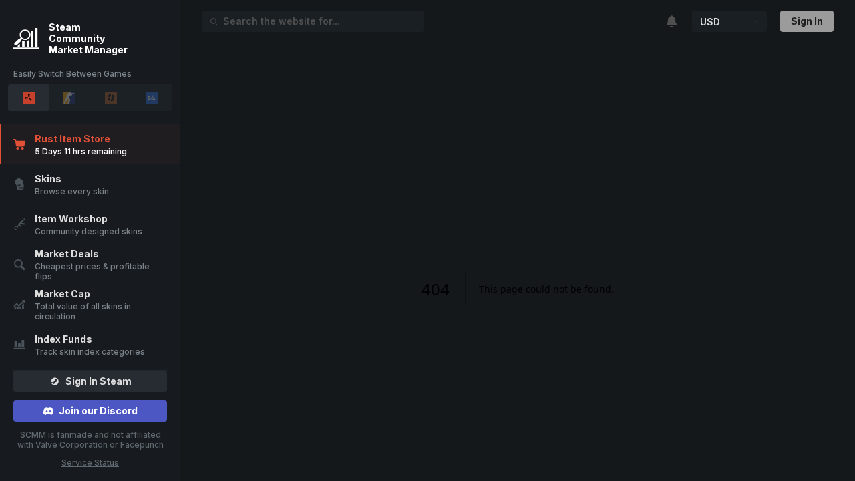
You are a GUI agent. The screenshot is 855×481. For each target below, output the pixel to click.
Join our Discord (98, 410)
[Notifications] (673, 21)
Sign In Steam (98, 381)
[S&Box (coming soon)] (152, 97)
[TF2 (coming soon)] (111, 97)
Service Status (90, 463)
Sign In (807, 21)
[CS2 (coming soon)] (70, 97)
